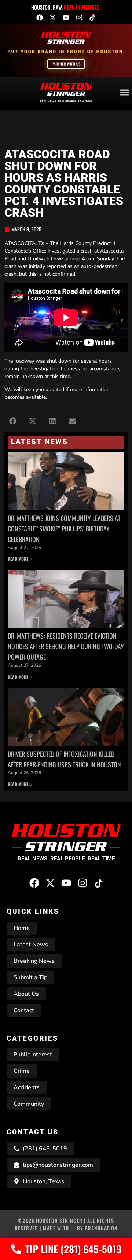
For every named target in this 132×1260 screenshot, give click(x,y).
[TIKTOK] (92, 17)
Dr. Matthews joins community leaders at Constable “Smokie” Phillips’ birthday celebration (64, 528)
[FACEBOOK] (39, 17)
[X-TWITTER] (53, 17)
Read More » (20, 559)
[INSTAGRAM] (79, 17)
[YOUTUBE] (66, 17)
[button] (12, 421)
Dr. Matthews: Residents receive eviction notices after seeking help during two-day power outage (66, 646)
